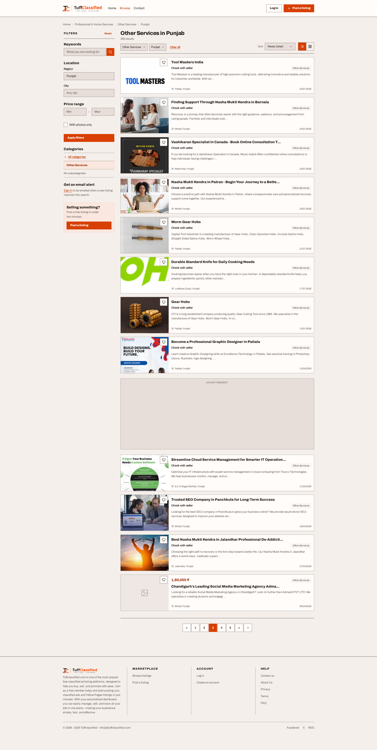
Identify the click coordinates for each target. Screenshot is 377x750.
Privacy (265, 689)
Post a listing (79, 225)
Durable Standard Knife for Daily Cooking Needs (213, 262)
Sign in (68, 190)
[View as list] (302, 46)
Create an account (208, 682)
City (66, 85)
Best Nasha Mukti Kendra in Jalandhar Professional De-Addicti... (227, 539)
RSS (311, 727)
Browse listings (141, 675)
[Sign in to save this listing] (163, 62)
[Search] (110, 52)
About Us (266, 682)
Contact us (267, 675)
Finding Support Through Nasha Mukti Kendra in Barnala (220, 102)
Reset (108, 33)
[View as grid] (310, 46)
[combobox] (85, 52)
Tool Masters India (187, 62)
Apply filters (75, 137)
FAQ (263, 703)
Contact (139, 8)
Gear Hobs (180, 302)
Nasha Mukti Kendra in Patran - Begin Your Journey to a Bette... (225, 182)
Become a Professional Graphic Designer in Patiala (215, 342)
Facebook (293, 727)
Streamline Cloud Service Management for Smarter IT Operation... (228, 459)
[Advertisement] (217, 416)
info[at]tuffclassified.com (114, 727)
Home (112, 8)
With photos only (80, 124)
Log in (274, 8)
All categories (77, 156)
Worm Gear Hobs (186, 222)
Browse (125, 8)
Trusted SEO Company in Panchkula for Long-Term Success (223, 499)
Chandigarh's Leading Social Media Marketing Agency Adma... (225, 586)
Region (68, 69)
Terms (265, 696)
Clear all (175, 47)
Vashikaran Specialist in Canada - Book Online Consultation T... (226, 142)
